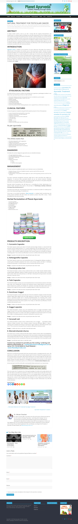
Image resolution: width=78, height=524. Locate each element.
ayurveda (66, 87)
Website (8, 485)
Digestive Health (59, 107)
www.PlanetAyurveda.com (17, 348)
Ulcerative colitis (58, 138)
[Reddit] (17, 384)
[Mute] (68, 31)
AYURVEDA (18, 16)
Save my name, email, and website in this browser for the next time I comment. (25, 492)
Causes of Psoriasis (63, 101)
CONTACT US (49, 16)
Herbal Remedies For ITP (58, 110)
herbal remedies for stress (64, 120)
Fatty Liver (64, 107)
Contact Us (36, 509)
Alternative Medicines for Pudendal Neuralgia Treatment (21, 407)
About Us (35, 505)
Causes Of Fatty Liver (59, 100)
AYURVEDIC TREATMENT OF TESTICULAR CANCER (37, 25)
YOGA (44, 16)
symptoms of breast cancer (62, 134)
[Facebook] (8, 384)
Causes (68, 98)
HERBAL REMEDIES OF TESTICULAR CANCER (22, 26)
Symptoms (58, 132)
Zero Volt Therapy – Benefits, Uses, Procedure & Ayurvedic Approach (27, 2)
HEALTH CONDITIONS (26, 16)
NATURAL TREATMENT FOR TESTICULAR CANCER (37, 26)
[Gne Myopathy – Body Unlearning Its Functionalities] (13, 434)
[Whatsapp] (22, 384)
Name (8, 472)
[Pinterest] (15, 384)
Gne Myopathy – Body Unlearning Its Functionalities (12, 444)
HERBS (40, 16)
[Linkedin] (13, 384)
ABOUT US (13, 16)
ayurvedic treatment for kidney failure (61, 96)
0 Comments (25, 25)
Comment (8, 455)
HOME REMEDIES (34, 16)
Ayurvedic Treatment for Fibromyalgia (64, 94)
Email (8, 478)
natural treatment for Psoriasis (62, 126)
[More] (24, 384)
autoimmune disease (58, 87)
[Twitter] (11, 384)
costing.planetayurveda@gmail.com (37, 344)
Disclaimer (36, 507)
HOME (8, 16)
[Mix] (20, 384)
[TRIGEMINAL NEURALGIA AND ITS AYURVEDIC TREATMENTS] (44, 434)
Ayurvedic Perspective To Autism (43, 409)
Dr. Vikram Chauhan (18, 25)
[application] (63, 27)
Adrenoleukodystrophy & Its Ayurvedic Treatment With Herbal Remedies (29, 436)
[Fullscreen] (70, 31)
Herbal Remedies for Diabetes (63, 109)
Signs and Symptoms (64, 129)
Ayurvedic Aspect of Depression (61, 89)
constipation (64, 103)
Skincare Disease (58, 131)
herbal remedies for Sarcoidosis (59, 116)
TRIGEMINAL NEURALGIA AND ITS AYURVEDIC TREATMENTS (44, 444)
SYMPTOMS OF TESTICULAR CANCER (20, 28)
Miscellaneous (10, 21)
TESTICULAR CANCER (30, 28)
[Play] (55, 31)
